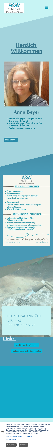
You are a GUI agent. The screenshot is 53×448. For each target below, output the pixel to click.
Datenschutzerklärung (14, 436)
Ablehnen (23, 445)
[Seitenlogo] (14, 8)
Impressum (29, 436)
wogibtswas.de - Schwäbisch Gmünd (26, 351)
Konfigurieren (11, 439)
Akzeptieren (11, 445)
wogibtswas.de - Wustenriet (26, 345)
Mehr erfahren (11, 140)
